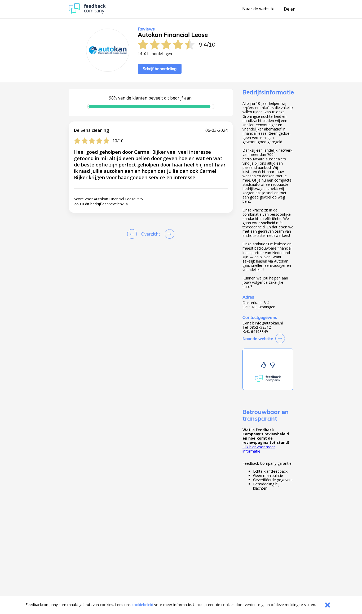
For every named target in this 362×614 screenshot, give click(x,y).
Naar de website (258, 9)
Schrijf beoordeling (159, 68)
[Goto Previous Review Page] (133, 234)
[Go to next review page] (168, 234)
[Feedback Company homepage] (87, 12)
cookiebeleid (142, 604)
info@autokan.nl (269, 323)
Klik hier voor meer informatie (258, 449)
